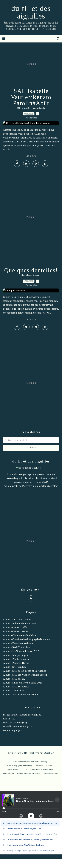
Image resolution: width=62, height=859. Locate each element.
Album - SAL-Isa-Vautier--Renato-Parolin (25, 674)
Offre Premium (8, 774)
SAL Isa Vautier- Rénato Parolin (31, 108)
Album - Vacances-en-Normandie (21, 694)
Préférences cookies (51, 774)
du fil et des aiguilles (31, 12)
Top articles (39, 766)
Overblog (49, 752)
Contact (49, 766)
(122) (9, 718)
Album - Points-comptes (16, 659)
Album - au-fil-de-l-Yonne (17, 619)
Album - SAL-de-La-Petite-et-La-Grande (24, 670)
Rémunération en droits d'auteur (41, 770)
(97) (15, 722)
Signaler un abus (12, 770)
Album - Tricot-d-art (14, 690)
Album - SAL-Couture (14, 666)
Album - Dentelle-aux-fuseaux (19, 643)
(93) (17, 726)
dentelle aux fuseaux (31, 275)
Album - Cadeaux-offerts (16, 627)
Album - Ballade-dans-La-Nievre (20, 623)
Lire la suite (31, 156)
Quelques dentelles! (31, 270)
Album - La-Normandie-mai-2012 (21, 651)
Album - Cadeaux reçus (15, 631)
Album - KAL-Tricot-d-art (17, 647)
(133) (22, 714)
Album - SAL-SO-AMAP (16, 686)
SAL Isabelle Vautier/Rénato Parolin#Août (31, 97)
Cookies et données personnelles (28, 774)
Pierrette (27, 486)
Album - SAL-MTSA (14, 678)
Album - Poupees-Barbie (16, 663)
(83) (13, 730)
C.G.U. (24, 770)
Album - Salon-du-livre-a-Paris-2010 (22, 682)
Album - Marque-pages (15, 655)
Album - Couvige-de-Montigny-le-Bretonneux (28, 639)
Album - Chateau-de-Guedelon (19, 635)
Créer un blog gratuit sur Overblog (19, 766)
